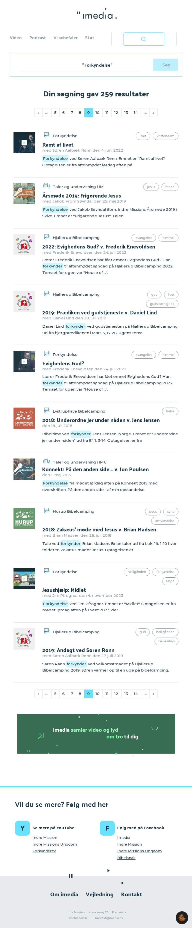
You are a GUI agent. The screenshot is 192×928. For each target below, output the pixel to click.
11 (107, 112)
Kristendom (165, 136)
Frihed (170, 187)
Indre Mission (44, 837)
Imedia (123, 837)
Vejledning (100, 894)
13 (126, 112)
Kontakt (131, 894)
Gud (154, 294)
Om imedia (64, 894)
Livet (143, 136)
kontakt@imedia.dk (109, 918)
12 (116, 112)
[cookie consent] (182, 918)
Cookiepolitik (78, 918)
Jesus (151, 187)
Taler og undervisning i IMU (80, 462)
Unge (170, 581)
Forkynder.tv (44, 851)
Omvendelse (164, 521)
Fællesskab (166, 641)
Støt (89, 37)
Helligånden (137, 572)
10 (98, 112)
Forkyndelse (65, 135)
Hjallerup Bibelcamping (76, 237)
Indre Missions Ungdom (54, 844)
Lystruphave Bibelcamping (79, 411)
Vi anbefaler (66, 37)
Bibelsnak (126, 858)
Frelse (170, 411)
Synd (170, 511)
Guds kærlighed (162, 304)
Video (16, 37)
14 (136, 112)
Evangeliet (144, 238)
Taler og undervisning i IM (78, 186)
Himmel (168, 238)
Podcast (37, 37)
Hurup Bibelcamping (73, 511)
